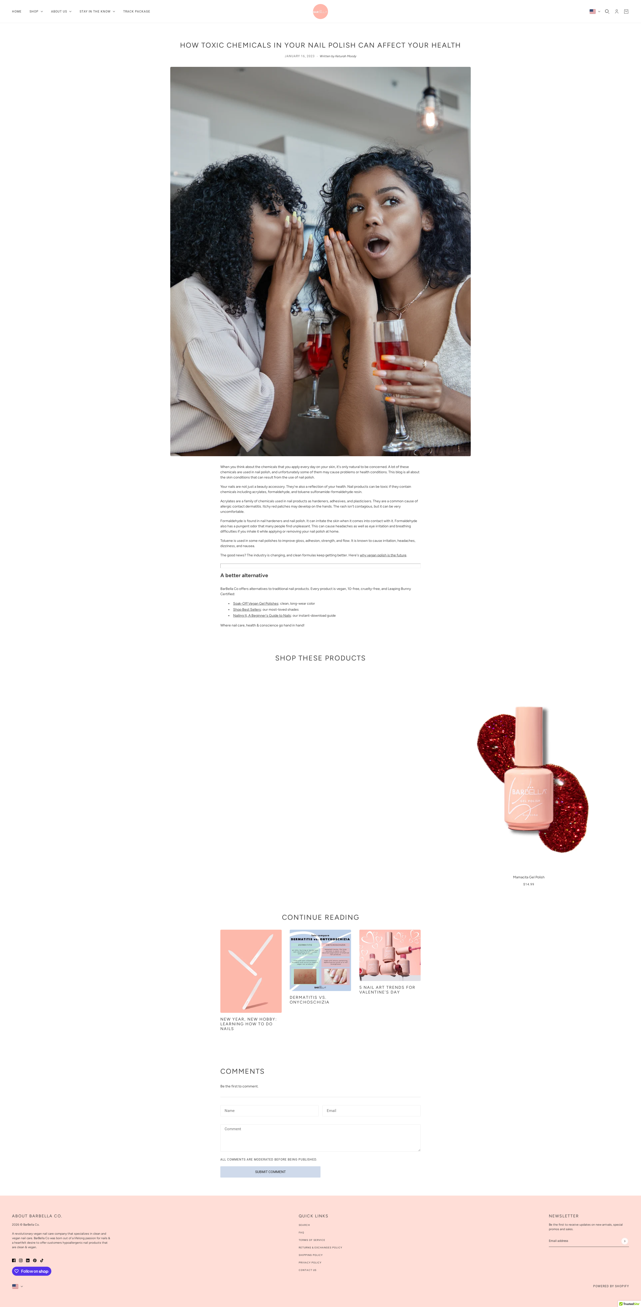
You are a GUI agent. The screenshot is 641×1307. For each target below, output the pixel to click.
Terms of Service (312, 1240)
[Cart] (626, 11)
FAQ (301, 1232)
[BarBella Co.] (320, 11)
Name (229, 1110)
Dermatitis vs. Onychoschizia (310, 1000)
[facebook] (14, 1260)
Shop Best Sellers (247, 609)
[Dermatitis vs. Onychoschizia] (320, 960)
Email (331, 1110)
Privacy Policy (310, 1262)
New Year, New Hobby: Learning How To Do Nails (248, 1024)
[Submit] (624, 1241)
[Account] (616, 11)
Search (304, 1225)
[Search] (607, 11)
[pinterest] (35, 1260)
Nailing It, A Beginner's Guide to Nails (262, 615)
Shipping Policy (311, 1255)
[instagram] (21, 1260)
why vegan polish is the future (383, 555)
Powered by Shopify (611, 1286)
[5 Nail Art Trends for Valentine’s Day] (390, 955)
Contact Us (307, 1270)
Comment (232, 1129)
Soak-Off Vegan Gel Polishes (255, 603)
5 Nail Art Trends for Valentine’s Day (387, 990)
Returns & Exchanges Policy (320, 1247)
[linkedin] (28, 1260)
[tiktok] (42, 1260)
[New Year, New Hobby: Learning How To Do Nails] (251, 971)
